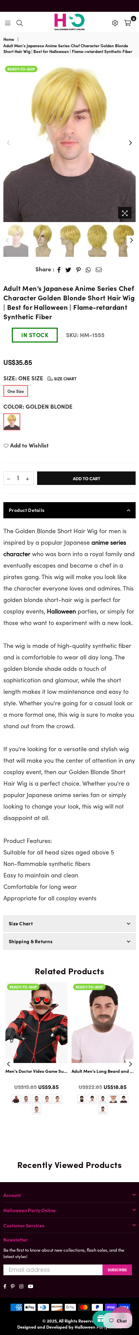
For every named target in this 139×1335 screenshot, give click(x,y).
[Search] (19, 22)
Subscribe (117, 1269)
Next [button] (131, 143)
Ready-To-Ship (21, 69)
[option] (69, 143)
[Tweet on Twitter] (68, 269)
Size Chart (65, 378)
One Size (15, 391)
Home (8, 39)
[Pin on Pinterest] (78, 269)
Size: (40, 378)
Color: (38, 406)
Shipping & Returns (31, 941)
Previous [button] (8, 143)
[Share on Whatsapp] (88, 269)
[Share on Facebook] (59, 269)
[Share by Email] (99, 269)
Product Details (27, 510)
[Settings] (115, 22)
